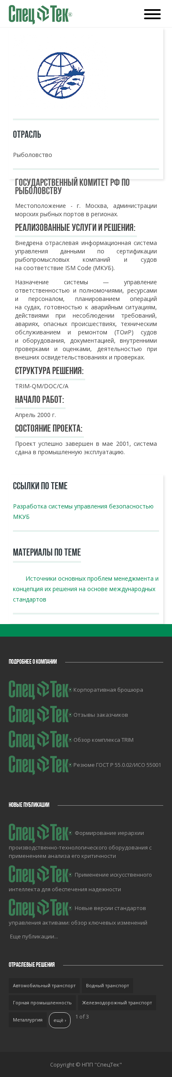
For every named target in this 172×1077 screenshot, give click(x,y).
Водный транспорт (107, 985)
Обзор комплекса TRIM (103, 739)
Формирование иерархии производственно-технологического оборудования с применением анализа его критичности (80, 844)
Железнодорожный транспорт (117, 1002)
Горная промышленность (42, 1002)
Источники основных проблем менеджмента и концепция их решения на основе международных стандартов (86, 588)
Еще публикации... (34, 936)
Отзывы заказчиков (100, 714)
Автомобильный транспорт (44, 985)
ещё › (59, 1020)
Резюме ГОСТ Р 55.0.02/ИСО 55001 (117, 765)
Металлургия (28, 1019)
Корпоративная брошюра (108, 689)
